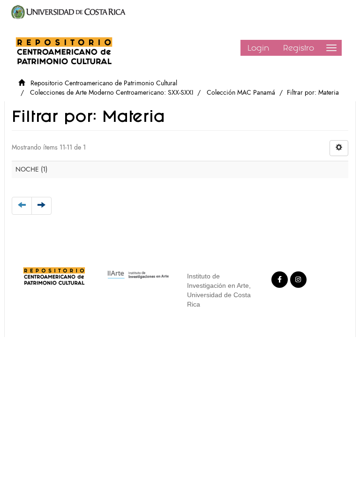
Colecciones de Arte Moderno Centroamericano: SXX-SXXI (111, 92)
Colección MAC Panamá (241, 92)
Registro (298, 48)
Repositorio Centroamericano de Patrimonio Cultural (103, 83)
